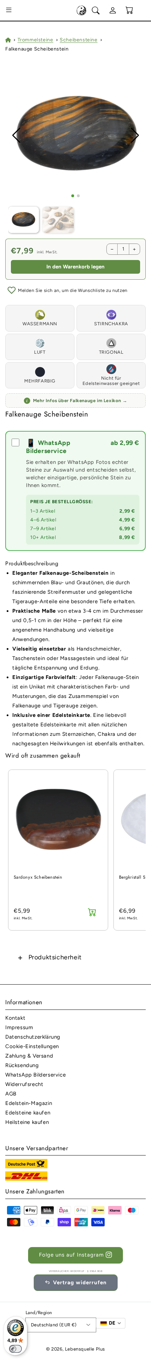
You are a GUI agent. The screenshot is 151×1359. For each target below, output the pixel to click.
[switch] (15, 1349)
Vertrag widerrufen (80, 1282)
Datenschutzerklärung (32, 1037)
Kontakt (15, 1018)
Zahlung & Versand (29, 1056)
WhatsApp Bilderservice (35, 1075)
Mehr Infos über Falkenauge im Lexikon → (76, 401)
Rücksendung (22, 1065)
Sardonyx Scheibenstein (38, 877)
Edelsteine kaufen (27, 1113)
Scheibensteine (78, 40)
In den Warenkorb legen (75, 267)
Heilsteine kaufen (27, 1122)
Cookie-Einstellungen (32, 1046)
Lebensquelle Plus (85, 1349)
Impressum (19, 1027)
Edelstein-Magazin (28, 1103)
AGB (11, 1094)
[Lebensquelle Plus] (81, 10)
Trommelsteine (35, 40)
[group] (75, 135)
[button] (9, 10)
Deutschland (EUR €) (54, 1324)
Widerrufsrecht (24, 1084)
